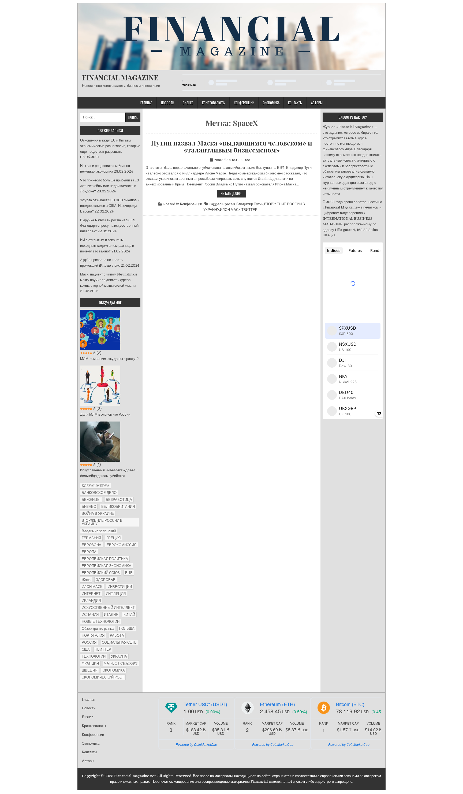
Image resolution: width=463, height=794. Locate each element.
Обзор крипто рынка (98, 629)
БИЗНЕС (89, 507)
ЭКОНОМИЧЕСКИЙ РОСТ (103, 677)
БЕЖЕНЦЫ (91, 500)
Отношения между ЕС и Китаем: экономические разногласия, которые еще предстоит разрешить (110, 146)
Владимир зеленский (99, 531)
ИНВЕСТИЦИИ (120, 587)
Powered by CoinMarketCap (196, 744)
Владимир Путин (249, 204)
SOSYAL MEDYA (95, 486)
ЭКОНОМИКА (114, 670)
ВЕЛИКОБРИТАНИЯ (118, 507)
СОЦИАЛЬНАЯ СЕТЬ (119, 642)
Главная (146, 102)
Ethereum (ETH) (277, 703)
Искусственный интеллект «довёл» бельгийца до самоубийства (108, 473)
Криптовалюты (213, 102)
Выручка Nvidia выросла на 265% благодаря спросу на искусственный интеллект (109, 225)
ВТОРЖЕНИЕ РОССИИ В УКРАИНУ (102, 522)
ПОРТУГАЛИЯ (93, 635)
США (86, 649)
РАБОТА (117, 635)
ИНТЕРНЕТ (91, 594)
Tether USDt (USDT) (205, 703)
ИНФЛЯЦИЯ (116, 594)
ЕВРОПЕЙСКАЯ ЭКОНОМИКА (106, 566)
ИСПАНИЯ (90, 615)
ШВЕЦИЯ (89, 670)
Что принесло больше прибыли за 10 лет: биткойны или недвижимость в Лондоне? (109, 185)
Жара (86, 580)
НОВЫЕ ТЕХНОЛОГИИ (101, 622)
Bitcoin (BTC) (350, 703)
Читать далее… (233, 194)
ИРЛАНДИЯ (91, 601)
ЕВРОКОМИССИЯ (121, 545)
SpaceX (229, 204)
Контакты (295, 102)
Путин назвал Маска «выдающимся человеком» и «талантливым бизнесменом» (231, 146)
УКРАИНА (119, 656)
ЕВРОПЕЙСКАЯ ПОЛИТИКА (105, 559)
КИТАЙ (129, 615)
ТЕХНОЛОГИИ (94, 656)
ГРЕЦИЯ (113, 538)
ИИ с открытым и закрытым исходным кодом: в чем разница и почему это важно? (107, 245)
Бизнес (188, 102)
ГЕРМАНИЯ (91, 538)
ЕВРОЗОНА (91, 545)
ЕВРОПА (89, 552)
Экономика (271, 102)
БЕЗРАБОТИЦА (119, 500)
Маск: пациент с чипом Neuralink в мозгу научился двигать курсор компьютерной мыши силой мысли (108, 280)
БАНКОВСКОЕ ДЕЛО (99, 493)
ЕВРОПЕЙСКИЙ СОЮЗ (101, 573)
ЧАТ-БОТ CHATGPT (120, 663)
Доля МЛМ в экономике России (105, 414)
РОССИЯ (89, 642)
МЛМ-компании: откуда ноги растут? (109, 359)
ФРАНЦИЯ (90, 663)
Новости (167, 102)
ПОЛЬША (127, 629)
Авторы (317, 102)
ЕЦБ (129, 573)
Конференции (244, 102)
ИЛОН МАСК (230, 210)
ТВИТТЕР (249, 210)
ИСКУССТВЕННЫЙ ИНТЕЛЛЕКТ (108, 608)
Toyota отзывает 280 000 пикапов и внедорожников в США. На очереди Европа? (109, 205)
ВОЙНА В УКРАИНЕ (98, 514)
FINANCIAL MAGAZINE (120, 77)
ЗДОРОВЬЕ (105, 580)
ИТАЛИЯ (111, 615)
